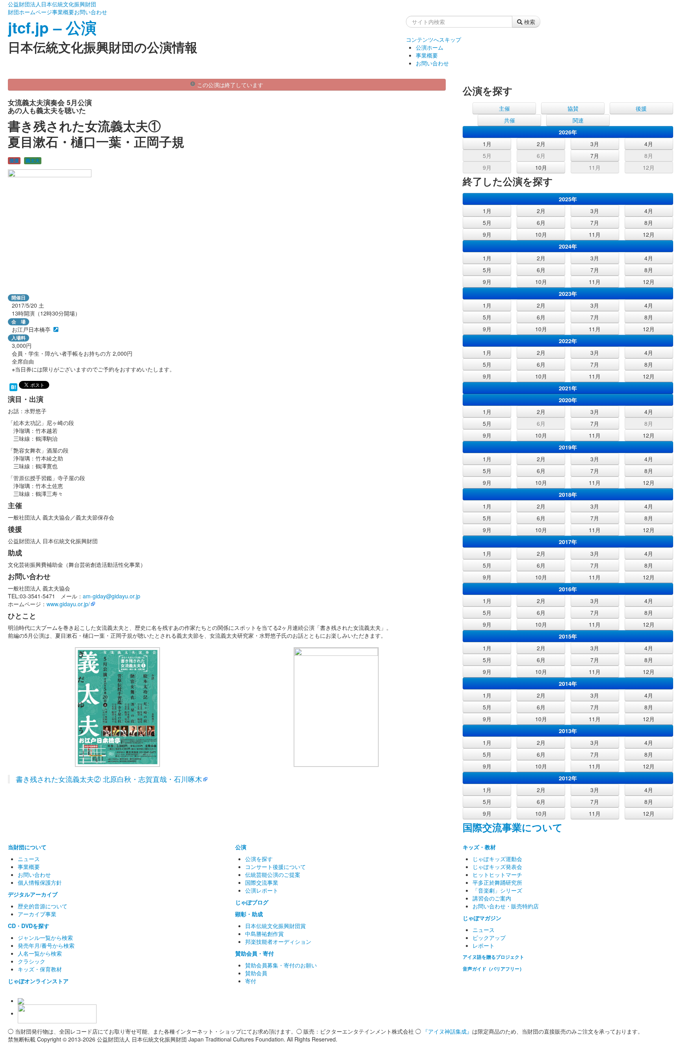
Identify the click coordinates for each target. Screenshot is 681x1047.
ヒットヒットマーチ (497, 874)
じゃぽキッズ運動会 (497, 859)
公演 (240, 847)
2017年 (568, 542)
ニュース (29, 859)
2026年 (568, 132)
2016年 (568, 589)
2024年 (568, 246)
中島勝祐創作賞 (264, 933)
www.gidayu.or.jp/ (68, 604)
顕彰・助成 (249, 914)
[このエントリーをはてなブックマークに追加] (13, 386)
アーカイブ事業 (37, 914)
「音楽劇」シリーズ (497, 890)
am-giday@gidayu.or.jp (111, 596)
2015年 (568, 636)
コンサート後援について (275, 867)
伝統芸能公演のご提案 (272, 874)
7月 (594, 156)
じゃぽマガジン (482, 918)
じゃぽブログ (251, 902)
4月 (648, 144)
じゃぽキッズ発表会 (497, 867)
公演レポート (261, 890)
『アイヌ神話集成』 (447, 1031)
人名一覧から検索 (40, 953)
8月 (648, 156)
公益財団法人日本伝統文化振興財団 (52, 4)
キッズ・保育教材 (40, 969)
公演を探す (259, 859)
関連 (578, 120)
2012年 (568, 778)
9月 (487, 167)
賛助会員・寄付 (254, 953)
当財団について (27, 847)
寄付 (250, 981)
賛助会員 (256, 973)
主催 (504, 108)
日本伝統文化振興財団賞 (275, 926)
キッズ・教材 (479, 847)
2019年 (568, 447)
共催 (509, 120)
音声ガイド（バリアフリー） (493, 968)
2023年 (568, 293)
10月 (541, 167)
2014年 (568, 683)
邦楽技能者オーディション (278, 941)
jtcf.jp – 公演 (52, 27)
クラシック (31, 961)
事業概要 (63, 12)
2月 (541, 144)
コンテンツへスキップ (433, 39)
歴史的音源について (42, 906)
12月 (649, 167)
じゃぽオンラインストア (38, 981)
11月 (595, 167)
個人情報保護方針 (40, 882)
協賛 (573, 108)
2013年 (568, 731)
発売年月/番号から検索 (46, 945)
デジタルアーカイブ (33, 894)
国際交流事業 (261, 882)
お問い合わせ (90, 12)
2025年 (568, 199)
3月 (594, 144)
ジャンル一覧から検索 (45, 937)
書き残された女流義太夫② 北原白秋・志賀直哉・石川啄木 (109, 779)
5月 (487, 156)
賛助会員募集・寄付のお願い (281, 965)
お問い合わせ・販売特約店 (506, 906)
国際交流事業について (513, 827)
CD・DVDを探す (28, 926)
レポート (484, 945)
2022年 (568, 341)
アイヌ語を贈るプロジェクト (493, 957)
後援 (14, 160)
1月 (487, 144)
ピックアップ (489, 937)
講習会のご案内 (492, 898)
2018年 (568, 494)
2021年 (568, 388)
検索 (529, 22)
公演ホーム (429, 47)
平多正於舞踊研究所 (497, 882)
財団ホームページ (30, 12)
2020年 (568, 400)
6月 (541, 156)
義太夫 (33, 160)
